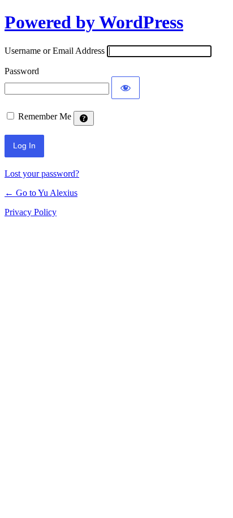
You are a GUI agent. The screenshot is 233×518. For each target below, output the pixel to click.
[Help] (84, 118)
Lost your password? (42, 173)
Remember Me (44, 116)
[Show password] (125, 87)
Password (22, 71)
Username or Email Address (55, 50)
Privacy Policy (31, 212)
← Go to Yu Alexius (41, 193)
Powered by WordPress (94, 22)
